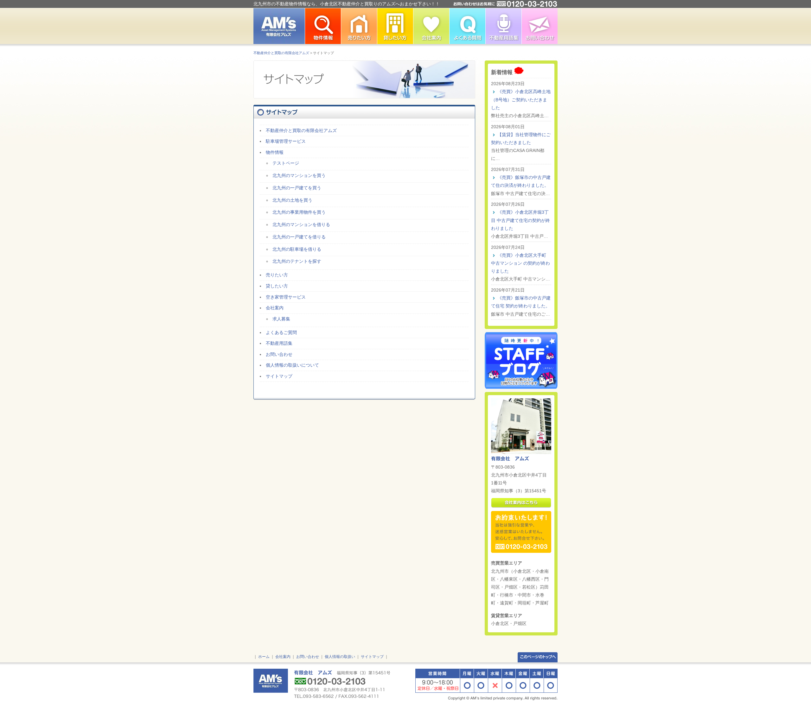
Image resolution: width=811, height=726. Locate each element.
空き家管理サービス (286, 297)
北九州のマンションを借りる (301, 224)
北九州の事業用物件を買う (299, 212)
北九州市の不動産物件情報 (323, 26)
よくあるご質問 (281, 332)
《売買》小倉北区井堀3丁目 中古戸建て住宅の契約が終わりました (520, 220)
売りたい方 (277, 274)
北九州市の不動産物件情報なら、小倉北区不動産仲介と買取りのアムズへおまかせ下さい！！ (346, 3)
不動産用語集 (503, 26)
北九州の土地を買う (292, 200)
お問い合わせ (539, 26)
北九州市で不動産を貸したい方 (395, 26)
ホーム (264, 656)
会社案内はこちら (521, 503)
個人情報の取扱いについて (292, 365)
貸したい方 (277, 285)
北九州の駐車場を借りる (296, 249)
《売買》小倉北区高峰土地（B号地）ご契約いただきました (521, 99)
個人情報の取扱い (340, 656)
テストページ (285, 163)
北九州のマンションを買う (299, 175)
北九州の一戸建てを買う (296, 187)
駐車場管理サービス (286, 141)
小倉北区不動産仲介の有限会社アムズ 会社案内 (431, 26)
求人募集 (281, 318)
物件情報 (275, 152)
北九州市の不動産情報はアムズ (279, 26)
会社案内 (275, 307)
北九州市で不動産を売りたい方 (359, 26)
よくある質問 (467, 26)
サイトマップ (279, 376)
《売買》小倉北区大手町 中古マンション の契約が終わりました (520, 263)
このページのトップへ (538, 656)
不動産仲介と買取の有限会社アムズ (281, 53)
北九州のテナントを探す (296, 261)
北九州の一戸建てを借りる (299, 236)
